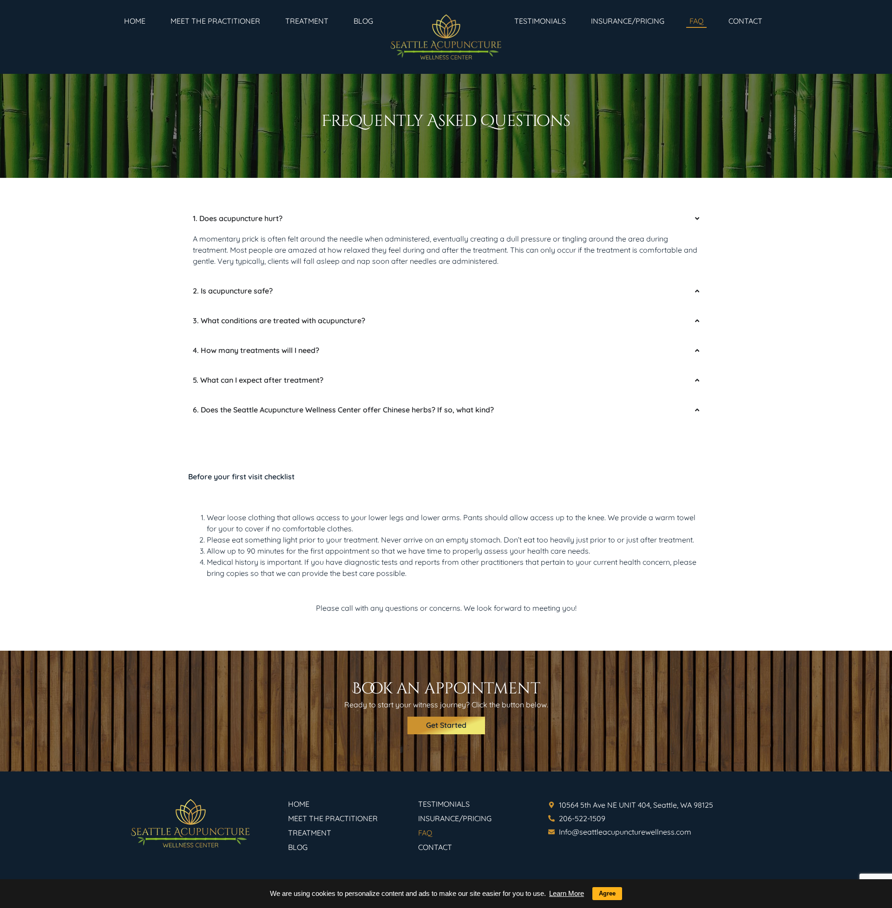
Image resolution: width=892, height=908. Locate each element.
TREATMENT (306, 21)
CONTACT (745, 21)
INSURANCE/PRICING (627, 21)
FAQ (696, 21)
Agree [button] (607, 893)
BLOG (363, 21)
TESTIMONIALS (540, 21)
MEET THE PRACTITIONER (215, 21)
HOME (134, 21)
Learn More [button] (566, 893)
